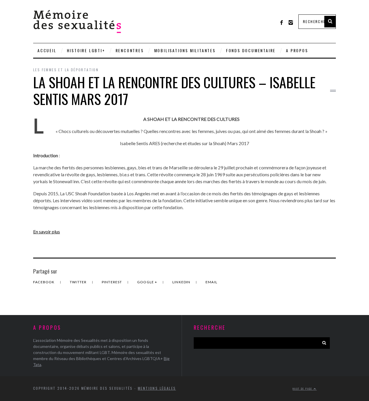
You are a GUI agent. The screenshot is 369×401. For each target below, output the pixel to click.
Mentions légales (157, 388)
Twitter (79, 282)
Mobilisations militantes (185, 50)
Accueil (47, 50)
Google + (147, 282)
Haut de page (303, 388)
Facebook (44, 282)
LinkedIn (181, 282)
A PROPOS (297, 50)
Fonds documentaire (251, 50)
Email (211, 282)
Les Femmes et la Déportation (66, 69)
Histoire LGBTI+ (86, 50)
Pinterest (112, 282)
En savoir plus (46, 231)
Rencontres (130, 50)
